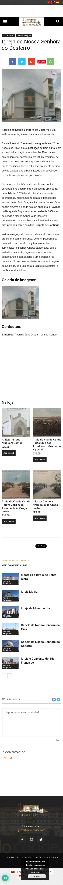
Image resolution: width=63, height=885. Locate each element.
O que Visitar (8, 35)
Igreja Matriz (29, 591)
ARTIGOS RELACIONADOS (15, 560)
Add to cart (9, 453)
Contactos (27, 857)
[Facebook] (22, 839)
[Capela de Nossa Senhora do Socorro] (10, 646)
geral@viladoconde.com (31, 830)
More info (35, 872)
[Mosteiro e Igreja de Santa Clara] (10, 579)
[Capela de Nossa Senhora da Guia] (10, 629)
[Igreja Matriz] (10, 596)
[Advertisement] (31, 10)
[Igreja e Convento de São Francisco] (10, 663)
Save (43, 61)
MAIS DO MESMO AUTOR (14, 565)
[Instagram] (31, 839)
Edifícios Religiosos (24, 35)
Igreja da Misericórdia (35, 608)
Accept (37, 876)
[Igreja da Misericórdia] (10, 612)
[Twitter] (40, 839)
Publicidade (13, 857)
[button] (58, 21)
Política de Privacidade (47, 857)
